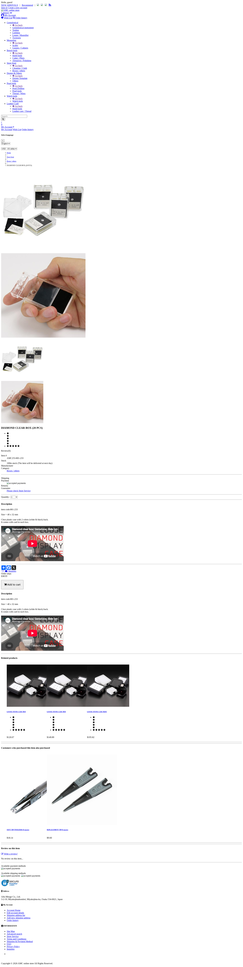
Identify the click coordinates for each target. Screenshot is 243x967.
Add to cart (13, 584)
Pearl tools (11, 83)
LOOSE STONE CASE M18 (16, 712)
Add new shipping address (18, 918)
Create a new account (17, 7)
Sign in (4, 7)
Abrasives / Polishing (21, 60)
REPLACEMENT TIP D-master (57, 830)
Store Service (13, 936)
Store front (11, 63)
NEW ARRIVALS (9, 5)
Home (9, 153)
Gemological (12, 22)
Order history (21, 18)
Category (5, 13)
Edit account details (15, 913)
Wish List (7, 18)
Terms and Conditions (16, 939)
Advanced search (14, 934)
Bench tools (12, 50)
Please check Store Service (19, 491)
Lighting (16, 33)
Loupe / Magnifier (20, 35)
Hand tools (17, 55)
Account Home (13, 910)
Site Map (11, 931)
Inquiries (11, 571)
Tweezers (16, 38)
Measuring (11, 40)
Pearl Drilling (18, 88)
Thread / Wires (18, 93)
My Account (10, 15)
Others (15, 81)
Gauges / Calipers (20, 48)
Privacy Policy (13, 946)
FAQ (9, 944)
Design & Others (14, 73)
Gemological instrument (23, 27)
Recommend (27, 5)
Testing (15, 30)
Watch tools (12, 96)
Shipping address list (16, 915)
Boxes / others (18, 70)
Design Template (19, 78)
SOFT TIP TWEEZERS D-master (18, 830)
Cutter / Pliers (18, 58)
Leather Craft (13, 103)
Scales (15, 45)
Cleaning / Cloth (19, 68)
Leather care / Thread (21, 111)
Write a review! (10, 854)
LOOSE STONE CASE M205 (97, 712)
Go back (18, 25)
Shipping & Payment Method (20, 941)
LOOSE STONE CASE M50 (56, 712)
